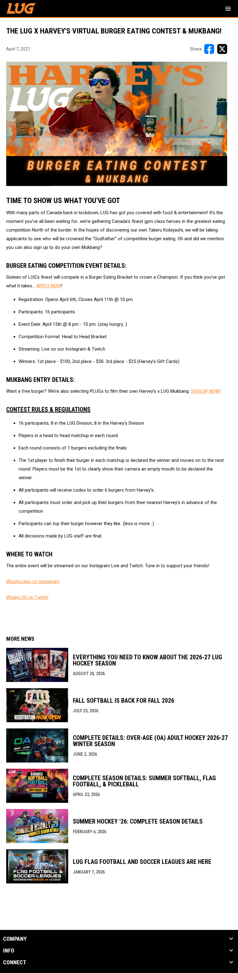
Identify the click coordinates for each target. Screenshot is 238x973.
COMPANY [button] (15, 939)
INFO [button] (8, 950)
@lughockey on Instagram (33, 581)
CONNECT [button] (14, 962)
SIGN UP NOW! (206, 391)
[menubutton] (228, 8)
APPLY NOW (48, 286)
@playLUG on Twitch (27, 597)
